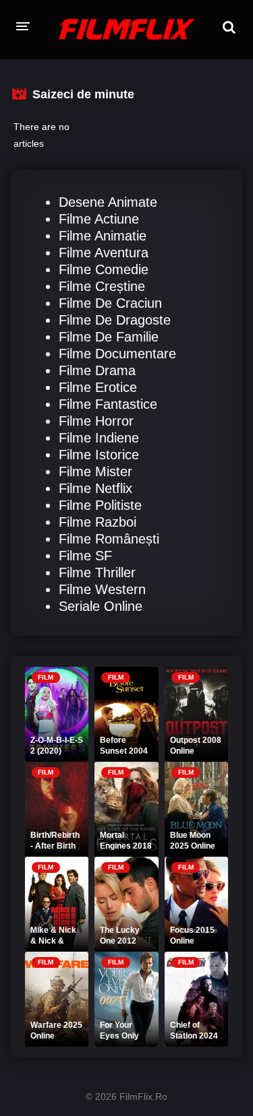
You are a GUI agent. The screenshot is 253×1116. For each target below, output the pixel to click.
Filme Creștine (102, 286)
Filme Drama (97, 370)
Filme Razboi (97, 522)
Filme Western (102, 589)
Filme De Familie (109, 336)
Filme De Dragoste (115, 320)
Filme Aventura (103, 252)
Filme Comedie (103, 269)
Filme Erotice (98, 387)
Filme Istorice (99, 454)
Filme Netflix (95, 488)
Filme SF (85, 555)
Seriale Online (100, 606)
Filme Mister (95, 471)
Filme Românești (109, 538)
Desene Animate (108, 202)
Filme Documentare (117, 353)
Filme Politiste (100, 505)
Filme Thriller (97, 572)
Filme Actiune (99, 218)
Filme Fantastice (108, 404)
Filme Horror (96, 421)
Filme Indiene (99, 437)
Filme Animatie (102, 235)
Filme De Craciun (110, 303)
